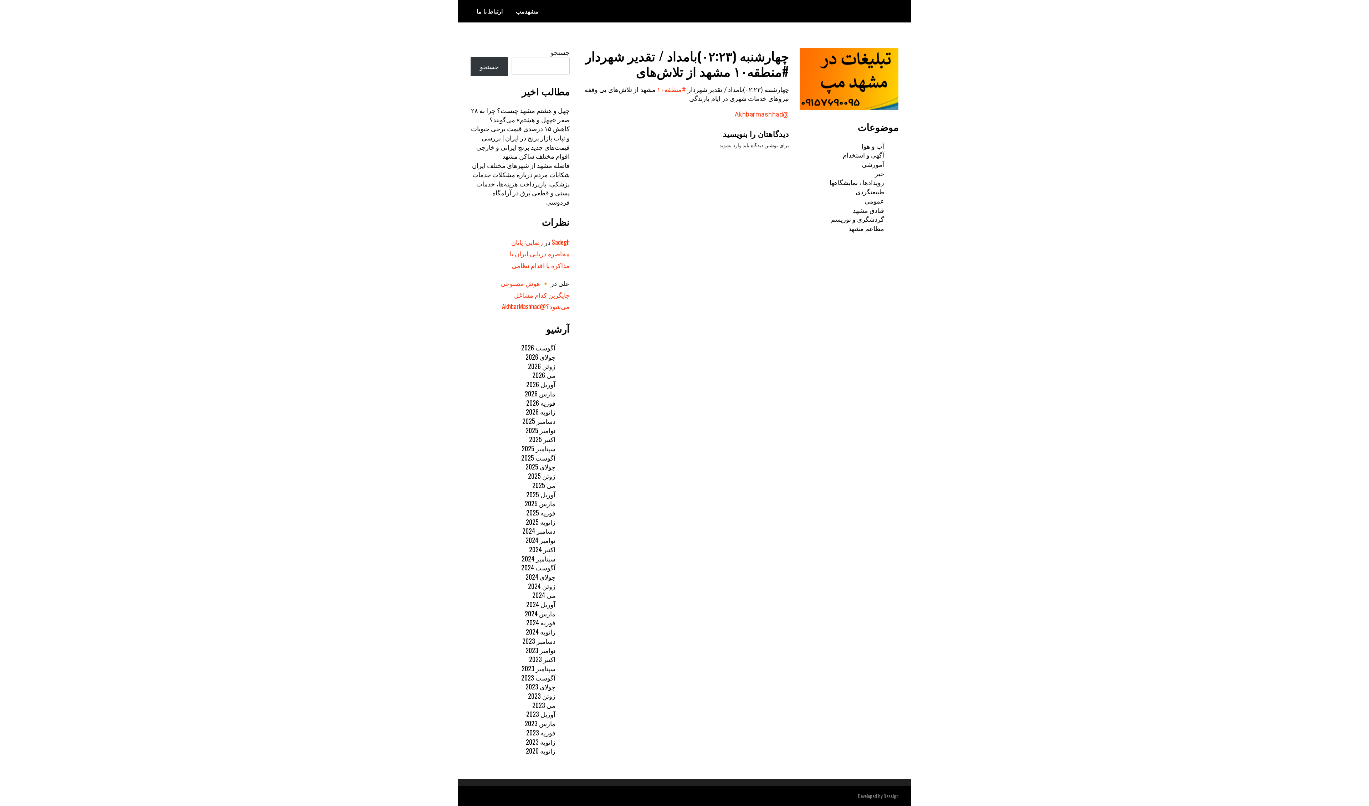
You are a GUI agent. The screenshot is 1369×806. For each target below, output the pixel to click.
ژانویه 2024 (540, 631)
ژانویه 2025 (540, 522)
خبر (879, 173)
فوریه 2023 (540, 732)
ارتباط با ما (490, 11)
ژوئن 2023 (541, 695)
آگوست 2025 (538, 457)
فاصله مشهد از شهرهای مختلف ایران (521, 165)
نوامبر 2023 (540, 650)
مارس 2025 (540, 503)
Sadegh (561, 242)
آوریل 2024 (540, 604)
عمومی (874, 200)
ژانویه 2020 (540, 750)
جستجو (560, 52)
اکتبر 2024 (542, 549)
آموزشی (873, 164)
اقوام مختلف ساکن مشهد (536, 155)
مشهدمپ (527, 11)
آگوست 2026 (538, 347)
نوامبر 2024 (540, 540)
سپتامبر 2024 (538, 558)
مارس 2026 (540, 393)
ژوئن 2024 (541, 586)
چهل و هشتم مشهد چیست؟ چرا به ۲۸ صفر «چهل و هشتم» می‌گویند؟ (520, 115)
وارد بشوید (730, 145)
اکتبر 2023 (542, 659)
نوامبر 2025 (540, 430)
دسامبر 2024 (538, 530)
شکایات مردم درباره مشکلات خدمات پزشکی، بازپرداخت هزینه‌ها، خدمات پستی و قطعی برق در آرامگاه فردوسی (521, 188)
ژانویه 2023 (540, 741)
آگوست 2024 (538, 567)
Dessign (890, 796)
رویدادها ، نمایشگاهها (857, 182)
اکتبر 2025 (542, 439)
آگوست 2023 (538, 677)
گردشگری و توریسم (857, 219)
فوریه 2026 (540, 402)
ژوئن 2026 (541, 366)
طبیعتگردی (870, 191)
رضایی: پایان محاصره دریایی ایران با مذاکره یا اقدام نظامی (540, 253)
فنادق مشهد (868, 210)
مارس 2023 (540, 723)
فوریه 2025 (540, 512)
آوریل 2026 (540, 384)
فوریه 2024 (540, 622)
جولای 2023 (540, 686)
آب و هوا (873, 145)
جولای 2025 (540, 466)
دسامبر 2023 (538, 641)
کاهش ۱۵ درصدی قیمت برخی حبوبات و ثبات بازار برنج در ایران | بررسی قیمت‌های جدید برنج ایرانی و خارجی (520, 137)
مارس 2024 (540, 613)
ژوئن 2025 (541, 476)
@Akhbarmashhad (762, 114)
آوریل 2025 (540, 494)
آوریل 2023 (540, 714)
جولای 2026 (540, 356)
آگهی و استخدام (863, 154)
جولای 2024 (540, 576)
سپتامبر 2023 (538, 668)
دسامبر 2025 (538, 421)
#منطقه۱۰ (671, 89)
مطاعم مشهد (866, 228)
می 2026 (543, 375)
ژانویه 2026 (540, 411)
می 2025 (543, 485)
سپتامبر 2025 (538, 448)
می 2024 (543, 595)
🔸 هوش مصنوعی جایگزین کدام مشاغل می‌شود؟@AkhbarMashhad (535, 294)
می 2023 (543, 705)
